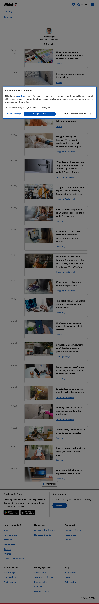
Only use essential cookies (74, 113)
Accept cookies (39, 113)
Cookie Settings (14, 113)
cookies (20, 96)
